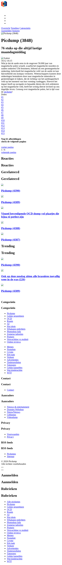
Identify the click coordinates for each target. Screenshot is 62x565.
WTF (9, 373)
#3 (2, 102)
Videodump (12, 417)
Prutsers (10, 337)
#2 (2, 99)
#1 (2, 97)
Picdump (11, 313)
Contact (10, 390)
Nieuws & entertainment (18, 407)
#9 (2, 118)
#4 (2, 105)
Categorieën (24, 28)
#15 (3, 133)
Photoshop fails (14, 331)
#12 (3, 125)
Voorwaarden (13, 434)
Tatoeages (11, 365)
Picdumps (11, 454)
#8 (2, 115)
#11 (2, 123)
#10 (3, 120)
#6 (2, 110)
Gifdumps (11, 414)
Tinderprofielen (14, 362)
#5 (2, 107)
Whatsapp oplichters (16, 329)
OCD (9, 318)
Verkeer (10, 357)
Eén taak (11, 354)
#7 (2, 112)
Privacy (10, 437)
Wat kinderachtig (14, 370)
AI (8, 324)
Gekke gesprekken (15, 316)
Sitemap (10, 456)
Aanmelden (6, 31)
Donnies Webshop (15, 409)
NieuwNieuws (13, 412)
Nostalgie (11, 349)
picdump (8, 92)
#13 (3, 128)
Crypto (10, 352)
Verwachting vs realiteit (17, 339)
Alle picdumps (13, 501)
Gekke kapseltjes (14, 367)
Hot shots (11, 326)
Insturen (16, 31)
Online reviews (14, 342)
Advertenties (12, 360)
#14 (3, 131)
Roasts (10, 321)
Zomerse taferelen (15, 334)
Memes (10, 347)
